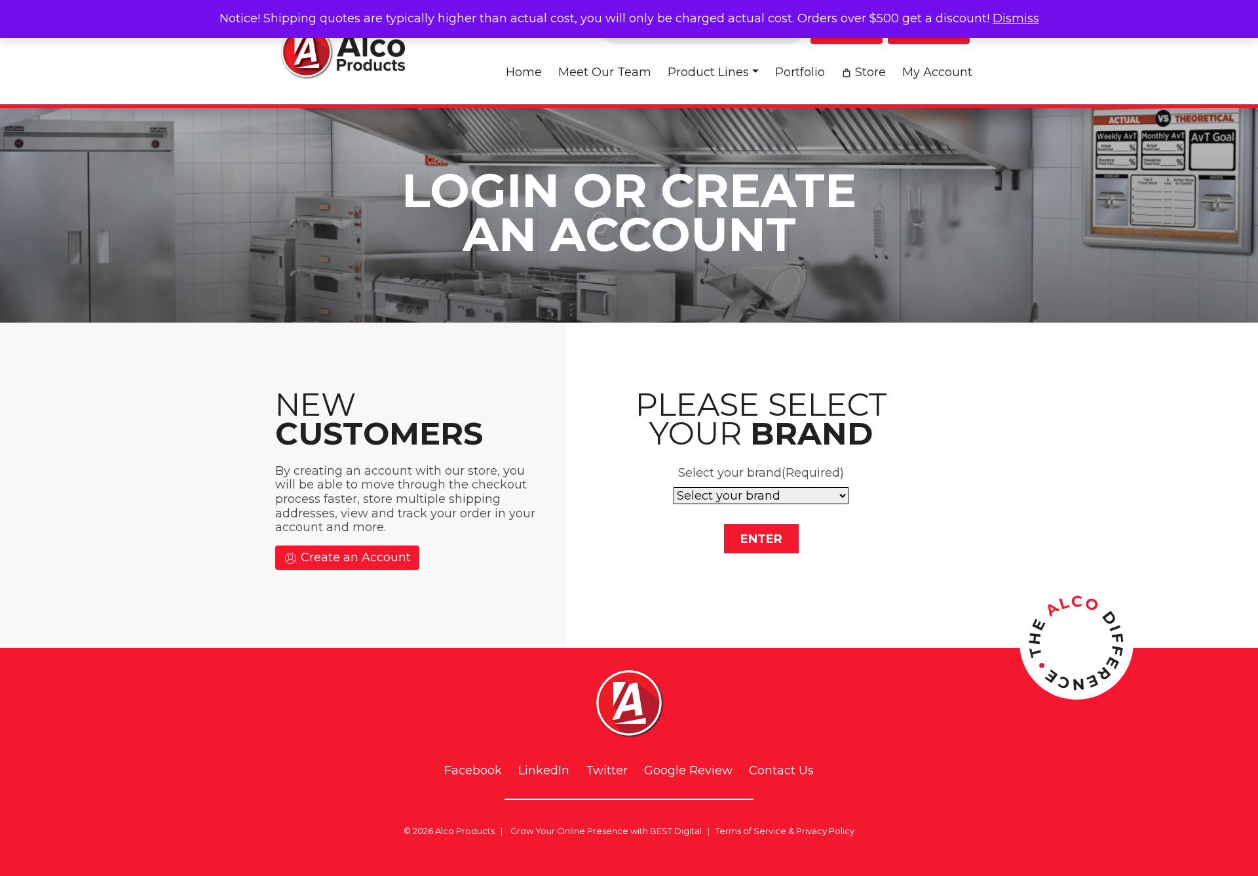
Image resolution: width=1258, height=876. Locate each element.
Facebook (473, 771)
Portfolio (800, 72)
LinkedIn (543, 771)
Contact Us (781, 771)
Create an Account (354, 557)
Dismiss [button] (1016, 18)
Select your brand (761, 473)
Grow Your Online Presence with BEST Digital (606, 831)
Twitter (607, 771)
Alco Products (465, 831)
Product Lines (708, 72)
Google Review (688, 771)
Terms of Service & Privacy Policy (784, 831)
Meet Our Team (604, 72)
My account (937, 72)
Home (524, 72)
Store (870, 72)
